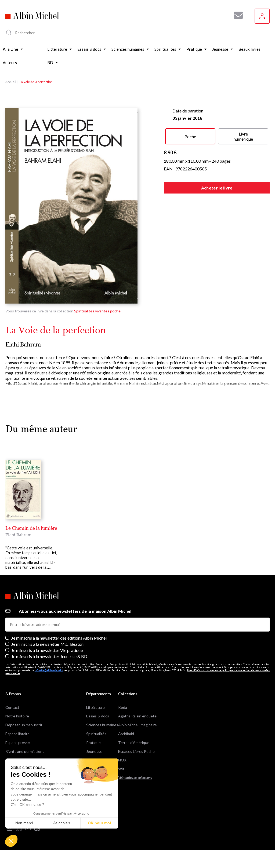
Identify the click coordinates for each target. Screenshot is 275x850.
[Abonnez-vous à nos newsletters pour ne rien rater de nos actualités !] (236, 15)
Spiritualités (96, 733)
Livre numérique (243, 136)
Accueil (10, 82)
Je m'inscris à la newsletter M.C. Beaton (47, 644)
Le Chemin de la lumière (31, 528)
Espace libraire (17, 733)
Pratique (93, 742)
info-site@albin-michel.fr (49, 670)
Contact (12, 707)
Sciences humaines (102, 725)
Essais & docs (97, 716)
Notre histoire (17, 716)
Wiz (121, 769)
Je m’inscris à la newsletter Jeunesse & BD (49, 656)
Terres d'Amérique (133, 742)
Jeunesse (94, 751)
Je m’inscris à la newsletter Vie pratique (47, 650)
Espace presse (17, 742)
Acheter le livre (217, 187)
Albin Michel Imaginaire (137, 725)
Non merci (24, 823)
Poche (190, 136)
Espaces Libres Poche (136, 751)
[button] (11, 840)
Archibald (126, 733)
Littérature (95, 707)
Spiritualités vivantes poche (97, 311)
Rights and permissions (24, 751)
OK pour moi (99, 823)
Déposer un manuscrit (23, 725)
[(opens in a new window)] (9, 828)
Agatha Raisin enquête (137, 716)
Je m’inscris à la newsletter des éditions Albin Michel (59, 637)
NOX (122, 760)
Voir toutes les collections (135, 778)
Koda (122, 707)
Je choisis (61, 823)
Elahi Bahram (23, 344)
